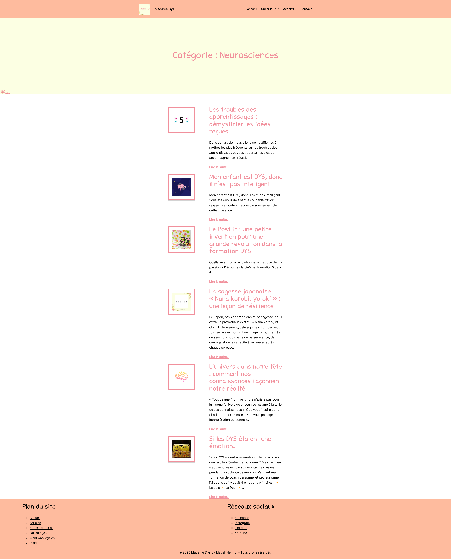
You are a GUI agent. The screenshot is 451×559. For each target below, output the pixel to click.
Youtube (241, 533)
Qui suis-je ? (38, 533)
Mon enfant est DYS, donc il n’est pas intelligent (245, 181)
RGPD (34, 543)
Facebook (242, 518)
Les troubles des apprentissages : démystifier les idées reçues (239, 121)
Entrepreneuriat (41, 528)
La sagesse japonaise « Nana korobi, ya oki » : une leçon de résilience (244, 299)
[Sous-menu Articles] (295, 9)
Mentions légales (42, 538)
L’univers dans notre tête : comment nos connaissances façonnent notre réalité (245, 378)
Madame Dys (164, 9)
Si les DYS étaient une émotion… (240, 443)
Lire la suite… (219, 167)
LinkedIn (241, 528)
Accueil (35, 518)
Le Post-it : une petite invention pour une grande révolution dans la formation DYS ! (245, 241)
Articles (35, 523)
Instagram (242, 523)
